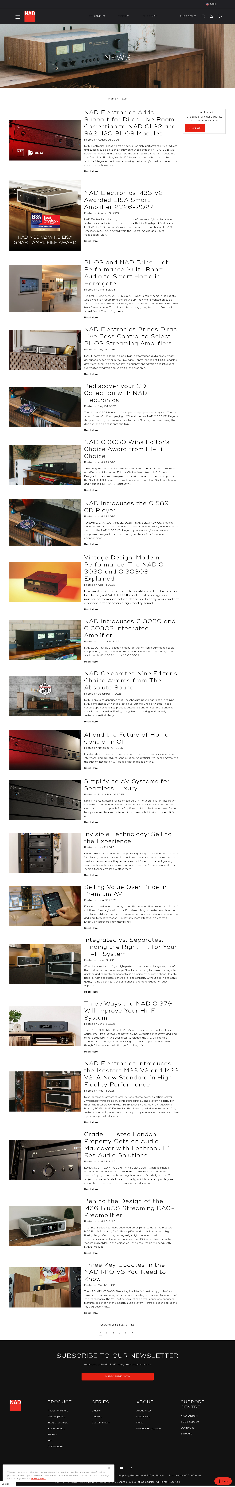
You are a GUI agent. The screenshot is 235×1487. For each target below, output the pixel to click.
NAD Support (189, 1415)
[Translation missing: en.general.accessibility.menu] (18, 16)
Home (112, 98)
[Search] (202, 16)
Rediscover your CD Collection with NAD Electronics (116, 393)
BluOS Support (190, 1421)
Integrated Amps (57, 1422)
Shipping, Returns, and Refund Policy (141, 1475)
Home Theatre (56, 1428)
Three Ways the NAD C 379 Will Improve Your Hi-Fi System (128, 1010)
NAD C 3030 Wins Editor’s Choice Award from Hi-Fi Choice (127, 449)
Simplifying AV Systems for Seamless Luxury (127, 785)
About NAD (143, 1410)
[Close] (109, 1468)
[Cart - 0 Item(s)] (220, 16)
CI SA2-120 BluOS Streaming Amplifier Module (141, 153)
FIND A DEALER (188, 16)
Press (139, 1422)
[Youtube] (121, 1468)
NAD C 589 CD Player (115, 530)
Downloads (187, 1427)
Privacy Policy (38, 1478)
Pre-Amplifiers (56, 1416)
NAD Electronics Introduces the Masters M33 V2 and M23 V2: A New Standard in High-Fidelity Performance (131, 1074)
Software (186, 1433)
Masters (97, 1416)
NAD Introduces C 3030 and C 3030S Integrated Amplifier (130, 628)
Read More (91, 171)
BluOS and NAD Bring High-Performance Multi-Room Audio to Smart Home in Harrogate (129, 273)
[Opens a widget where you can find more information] (223, 1481)
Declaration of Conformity (185, 1475)
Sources (52, 1434)
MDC (50, 1440)
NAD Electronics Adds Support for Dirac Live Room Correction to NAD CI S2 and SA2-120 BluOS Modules (130, 123)
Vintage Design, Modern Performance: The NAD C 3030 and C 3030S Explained (124, 568)
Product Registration (149, 1428)
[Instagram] (130, 1468)
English (5, 1484)
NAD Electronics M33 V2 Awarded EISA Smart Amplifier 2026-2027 (123, 200)
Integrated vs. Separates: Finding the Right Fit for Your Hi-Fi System (130, 947)
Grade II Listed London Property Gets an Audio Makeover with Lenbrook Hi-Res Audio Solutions (129, 1145)
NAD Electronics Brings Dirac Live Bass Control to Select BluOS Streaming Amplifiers (130, 336)
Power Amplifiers (57, 1410)
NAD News (143, 1416)
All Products (55, 1446)
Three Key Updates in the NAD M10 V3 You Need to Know (125, 1272)
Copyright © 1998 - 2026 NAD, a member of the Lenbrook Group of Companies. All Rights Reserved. (117, 1481)
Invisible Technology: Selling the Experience (128, 838)
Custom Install (101, 1422)
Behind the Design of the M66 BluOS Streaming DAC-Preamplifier (129, 1208)
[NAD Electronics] (29, 16)
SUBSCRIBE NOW (117, 1376)
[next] (132, 1333)
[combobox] (8, 1484)
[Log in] (210, 16)
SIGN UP (195, 128)
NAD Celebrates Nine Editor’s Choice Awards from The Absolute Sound (130, 680)
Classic (96, 1410)
